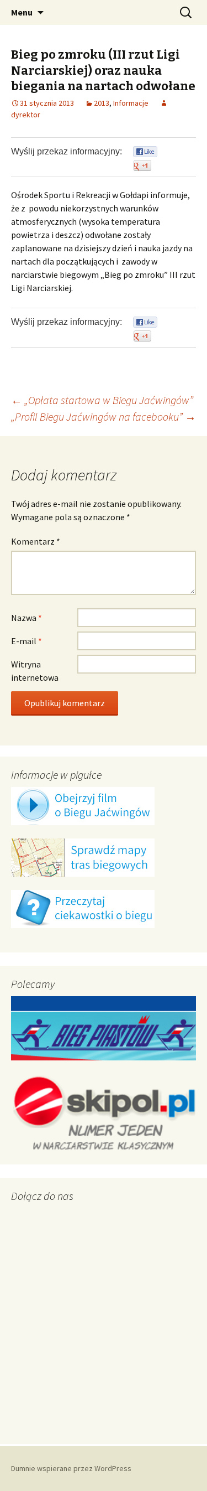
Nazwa (26, 617)
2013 (101, 103)
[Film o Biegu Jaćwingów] (83, 805)
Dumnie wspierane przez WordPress (71, 1468)
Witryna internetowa (35, 671)
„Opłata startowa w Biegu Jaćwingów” (102, 400)
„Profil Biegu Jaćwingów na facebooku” (103, 416)
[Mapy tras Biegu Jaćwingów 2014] (83, 857)
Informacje (130, 103)
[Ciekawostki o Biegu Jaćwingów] (83, 908)
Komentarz (35, 541)
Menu (22, 12)
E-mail (26, 640)
